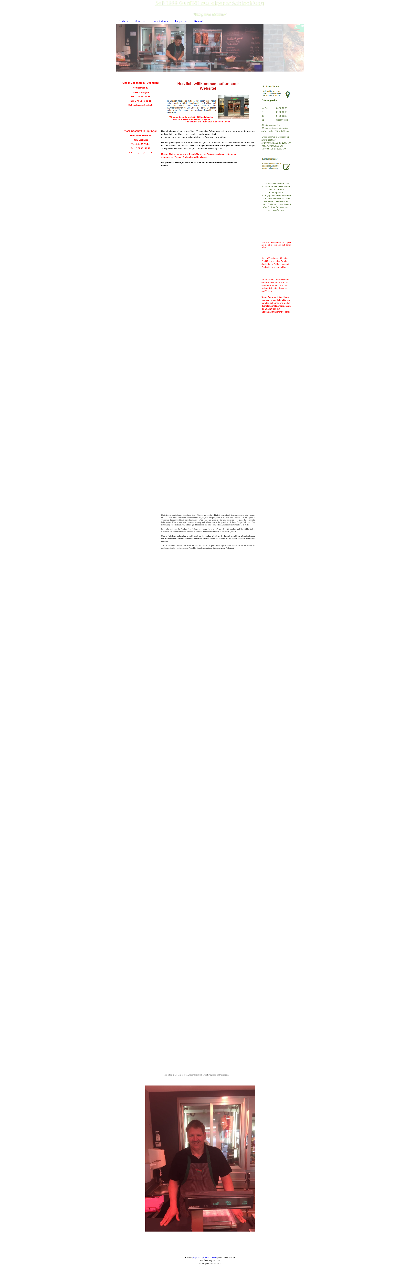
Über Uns (140, 21)
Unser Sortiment (160, 21)
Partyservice (181, 21)
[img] (210, 9)
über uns (185, 1075)
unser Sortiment (195, 1075)
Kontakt (198, 21)
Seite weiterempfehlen (226, 1257)
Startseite (123, 21)
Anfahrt (214, 1257)
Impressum (197, 1257)
